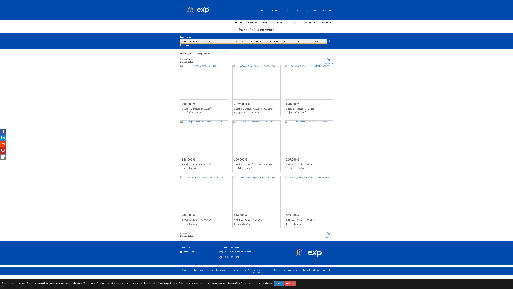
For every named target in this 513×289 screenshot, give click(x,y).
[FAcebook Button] (220, 258)
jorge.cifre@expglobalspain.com (235, 251)
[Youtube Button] (237, 258)
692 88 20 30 (188, 251)
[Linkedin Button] (232, 258)
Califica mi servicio (238, 270)
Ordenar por (185, 53)
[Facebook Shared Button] (3, 132)
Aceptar (278, 283)
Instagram (208, 270)
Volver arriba (187, 270)
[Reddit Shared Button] (3, 144)
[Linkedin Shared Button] (3, 138)
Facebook (198, 270)
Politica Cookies (273, 270)
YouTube (226, 270)
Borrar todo (184, 45)
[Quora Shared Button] (3, 150)
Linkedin (217, 270)
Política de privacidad (257, 270)
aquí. (271, 283)
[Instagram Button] (226, 258)
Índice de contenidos (312, 270)
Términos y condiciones (292, 270)
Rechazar (290, 283)
